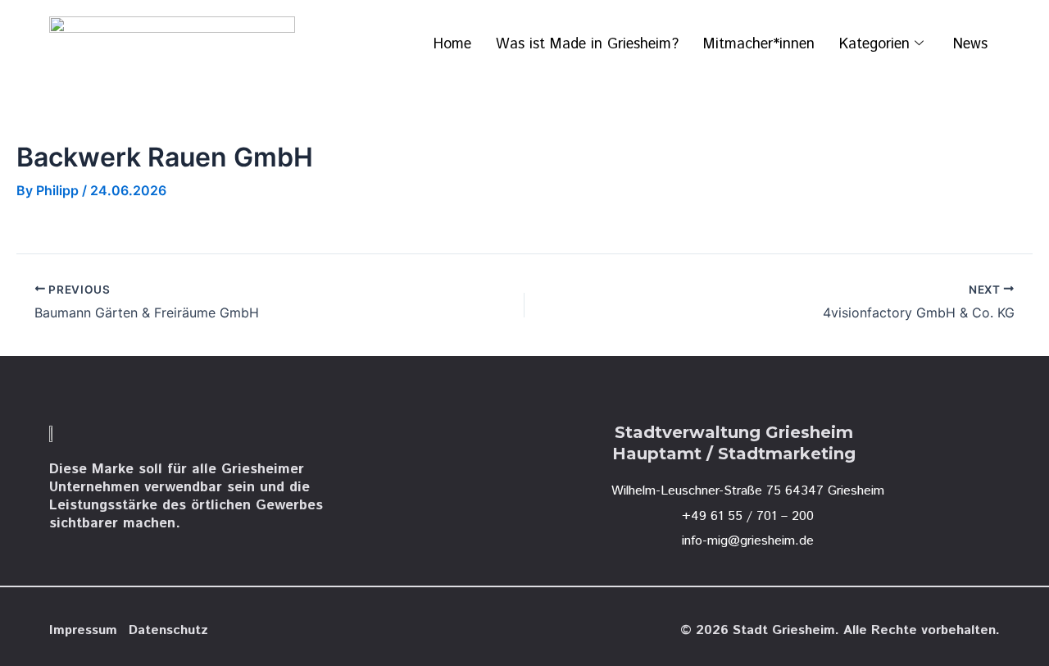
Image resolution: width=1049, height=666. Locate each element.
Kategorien (874, 44)
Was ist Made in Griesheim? (587, 44)
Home (452, 44)
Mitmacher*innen (759, 44)
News (970, 44)
